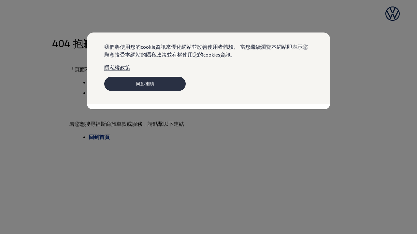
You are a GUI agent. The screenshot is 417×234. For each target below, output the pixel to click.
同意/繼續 (145, 83)
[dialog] (208, 117)
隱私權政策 (117, 67)
